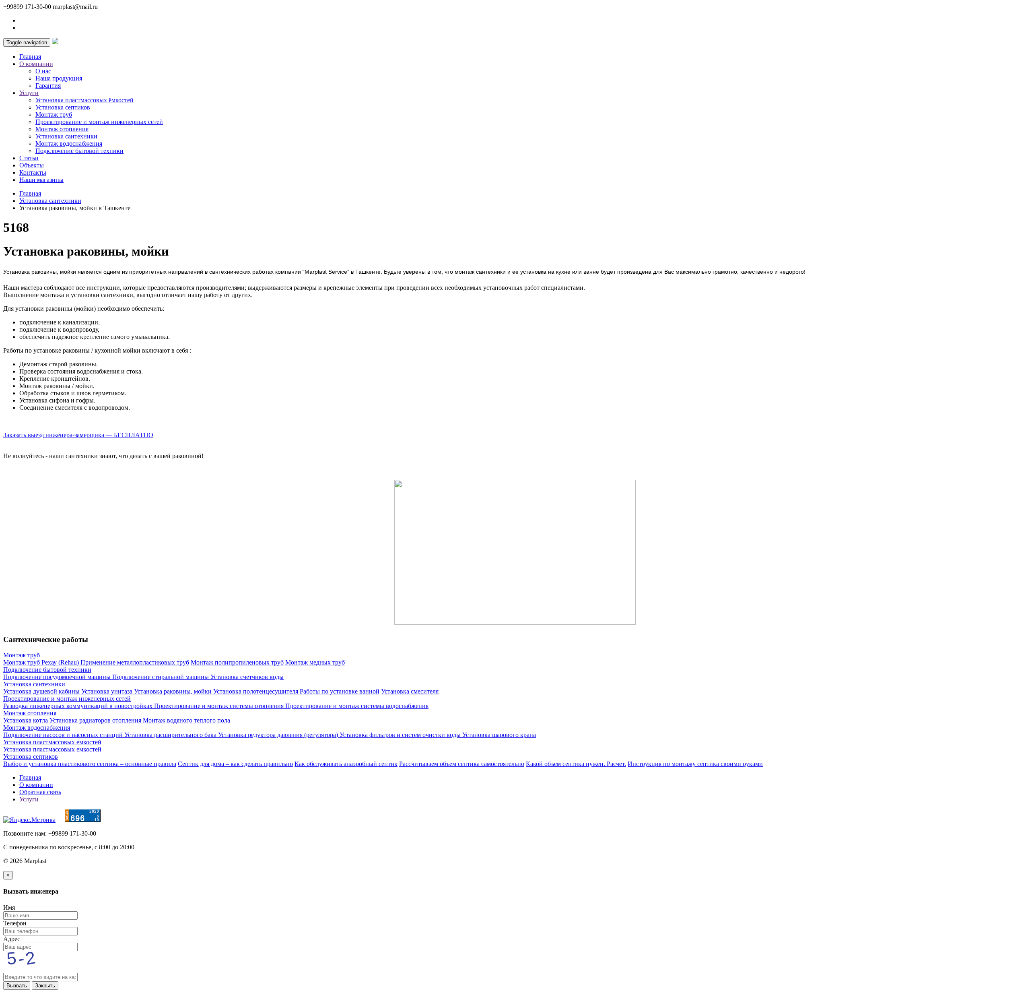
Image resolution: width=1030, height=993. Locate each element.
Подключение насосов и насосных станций (63, 734)
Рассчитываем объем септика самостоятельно (461, 763)
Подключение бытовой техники (79, 150)
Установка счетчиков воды (247, 676)
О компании (36, 784)
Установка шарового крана (499, 734)
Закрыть (45, 986)
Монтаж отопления (62, 129)
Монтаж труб (53, 114)
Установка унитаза (107, 691)
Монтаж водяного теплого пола (186, 720)
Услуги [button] (29, 92)
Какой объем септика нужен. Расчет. (576, 763)
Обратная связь (40, 792)
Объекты (31, 165)
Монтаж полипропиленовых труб (237, 662)
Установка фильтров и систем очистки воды (401, 734)
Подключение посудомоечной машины (57, 676)
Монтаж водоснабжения (68, 143)
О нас (43, 71)
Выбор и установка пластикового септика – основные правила (89, 763)
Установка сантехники (66, 136)
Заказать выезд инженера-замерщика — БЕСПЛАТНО (78, 434)
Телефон (15, 923)
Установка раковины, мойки (173, 691)
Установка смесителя (410, 691)
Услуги (29, 799)
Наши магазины (41, 179)
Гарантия (48, 85)
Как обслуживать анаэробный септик (346, 763)
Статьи (29, 158)
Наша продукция (58, 78)
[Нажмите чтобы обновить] (27, 969)
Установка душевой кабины (42, 691)
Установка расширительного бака (171, 734)
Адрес (11, 938)
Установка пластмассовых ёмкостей (84, 100)
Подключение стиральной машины (161, 676)
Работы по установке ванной (339, 691)
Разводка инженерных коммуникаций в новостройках (78, 705)
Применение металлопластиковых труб (134, 662)
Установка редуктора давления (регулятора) (279, 734)
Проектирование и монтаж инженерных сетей (99, 121)
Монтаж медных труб (315, 662)
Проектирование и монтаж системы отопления (219, 705)
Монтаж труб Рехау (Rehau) (41, 662)
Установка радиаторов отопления (96, 720)
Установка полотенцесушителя (256, 691)
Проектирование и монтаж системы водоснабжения (356, 705)
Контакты (32, 172)
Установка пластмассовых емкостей (52, 742)
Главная (30, 56)
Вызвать (16, 986)
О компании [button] (36, 63)
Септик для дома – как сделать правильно (235, 763)
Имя (9, 907)
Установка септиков (62, 107)
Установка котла (26, 720)
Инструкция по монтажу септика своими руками (695, 763)
